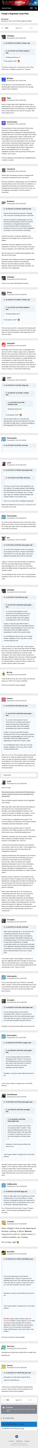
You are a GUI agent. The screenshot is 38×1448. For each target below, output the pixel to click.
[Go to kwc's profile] (4, 539)
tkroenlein (10, 1251)
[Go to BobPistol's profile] (4, 202)
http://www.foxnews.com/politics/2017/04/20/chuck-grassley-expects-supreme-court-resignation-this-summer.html (18, 794)
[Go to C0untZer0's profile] (4, 170)
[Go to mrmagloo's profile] (4, 921)
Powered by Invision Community (19, 1445)
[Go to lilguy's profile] (4, 99)
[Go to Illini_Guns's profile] (4, 1347)
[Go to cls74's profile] (4, 379)
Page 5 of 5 (19, 28)
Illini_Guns (10, 1346)
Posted (16, 38)
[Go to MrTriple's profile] (4, 80)
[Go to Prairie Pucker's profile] (4, 123)
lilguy (9, 98)
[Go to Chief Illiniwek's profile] (4, 1096)
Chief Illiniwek (12, 1094)
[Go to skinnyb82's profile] (4, 345)
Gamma (10, 698)
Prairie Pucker (12, 122)
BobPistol (10, 201)
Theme (11, 1441)
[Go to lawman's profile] (4, 1367)
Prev (6, 28)
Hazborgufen (12, 438)
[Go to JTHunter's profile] (4, 1223)
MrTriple (10, 78)
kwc (8, 537)
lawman (6, 19)
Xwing (9, 292)
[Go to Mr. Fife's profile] (4, 674)
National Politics (27, 21)
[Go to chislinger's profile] (4, 37)
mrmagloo (11, 919)
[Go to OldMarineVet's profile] (4, 1185)
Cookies (26, 1441)
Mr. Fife (9, 672)
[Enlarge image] (19, 61)
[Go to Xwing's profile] (4, 293)
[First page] (2, 28)
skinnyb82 (11, 343)
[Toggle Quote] (4, 43)
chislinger (10, 36)
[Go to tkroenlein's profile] (4, 1253)
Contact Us (19, 1441)
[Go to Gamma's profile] (4, 700)
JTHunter (10, 1221)
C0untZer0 (11, 169)
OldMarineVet (12, 1184)
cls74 (9, 378)
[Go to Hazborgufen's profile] (4, 439)
